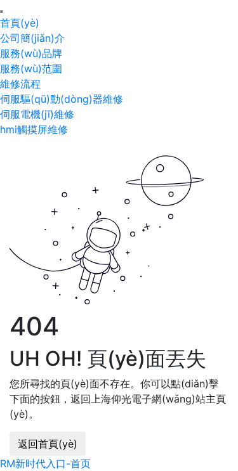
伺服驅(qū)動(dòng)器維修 (61, 99)
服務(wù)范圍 (31, 68)
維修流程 (20, 83)
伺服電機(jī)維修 (37, 114)
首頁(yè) (19, 22)
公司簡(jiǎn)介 (32, 38)
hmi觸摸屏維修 (34, 129)
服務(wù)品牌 (31, 53)
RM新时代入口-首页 (45, 463)
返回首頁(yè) (47, 443)
